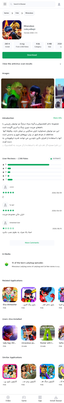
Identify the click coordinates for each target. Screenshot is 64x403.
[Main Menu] (5, 4)
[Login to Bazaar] (59, 4)
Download (32, 55)
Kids (17, 13)
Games (6, 13)
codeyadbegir (30, 29)
